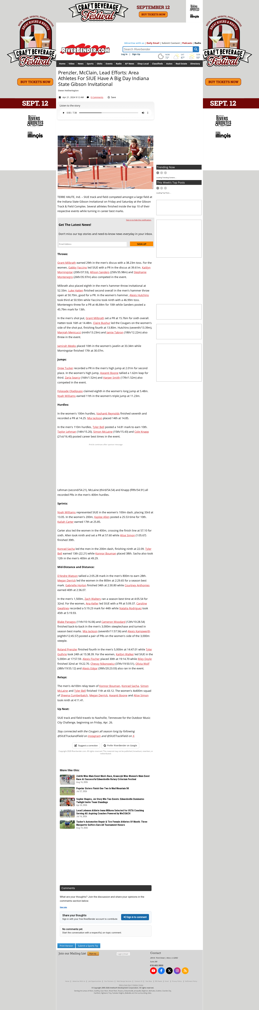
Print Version (66, 945)
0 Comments (97, 97)
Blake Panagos (66, 622)
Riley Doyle (145, 659)
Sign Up (136, 54)
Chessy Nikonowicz (103, 663)
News (80, 63)
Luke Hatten (75, 290)
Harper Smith (111, 377)
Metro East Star (125, 985)
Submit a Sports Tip (88, 945)
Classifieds (157, 63)
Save (113, 97)
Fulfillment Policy (191, 981)
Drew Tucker (65, 368)
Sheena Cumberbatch (74, 695)
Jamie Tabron (115, 332)
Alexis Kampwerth (139, 631)
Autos (169, 63)
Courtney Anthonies (137, 585)
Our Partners (109, 981)
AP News (129, 63)
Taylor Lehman (66, 431)
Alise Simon (127, 535)
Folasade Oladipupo (70, 391)
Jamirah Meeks (66, 346)
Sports (90, 63)
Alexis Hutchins (139, 295)
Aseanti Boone (109, 373)
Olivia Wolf (142, 663)
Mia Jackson (94, 418)
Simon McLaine (103, 431)
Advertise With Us (79, 981)
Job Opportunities (94, 981)
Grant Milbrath (66, 262)
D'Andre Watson (67, 576)
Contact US (138, 981)
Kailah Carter (65, 522)
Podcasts (187, 42)
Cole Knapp (141, 431)
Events (109, 63)
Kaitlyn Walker (125, 654)
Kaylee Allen (102, 517)
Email (126, 954)
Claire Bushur (101, 323)
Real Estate (181, 63)
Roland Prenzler (67, 649)
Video (71, 63)
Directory (195, 63)
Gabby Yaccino (77, 267)
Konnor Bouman (105, 553)
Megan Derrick (66, 580)
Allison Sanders (99, 272)
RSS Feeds (158, 981)
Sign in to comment (136, 917)
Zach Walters (93, 599)
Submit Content (171, 42)
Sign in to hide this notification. (138, 220)
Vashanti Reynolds (108, 413)
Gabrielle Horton (75, 585)
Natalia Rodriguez (130, 608)
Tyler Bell (98, 427)
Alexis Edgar (90, 668)
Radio (198, 42)
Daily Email (153, 42)
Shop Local (143, 63)
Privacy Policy (177, 981)
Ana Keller (92, 603)
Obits (99, 63)
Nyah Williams (66, 396)
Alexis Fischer (91, 659)
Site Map (149, 981)
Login (120, 954)
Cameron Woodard (113, 622)
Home (62, 63)
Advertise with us (134, 42)
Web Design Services (124, 981)
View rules (63, 907)
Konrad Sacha (66, 549)
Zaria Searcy (72, 377)
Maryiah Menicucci (69, 332)
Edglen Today (138, 985)
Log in (124, 54)
